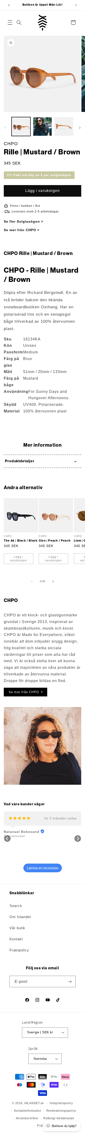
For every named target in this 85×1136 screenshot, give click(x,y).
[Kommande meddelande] (76, 5)
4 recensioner (14, 836)
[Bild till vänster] (5, 128)
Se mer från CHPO (24, 692)
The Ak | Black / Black (21, 540)
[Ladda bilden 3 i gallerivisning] (63, 126)
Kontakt (16, 939)
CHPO (11, 143)
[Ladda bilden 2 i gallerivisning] (42, 126)
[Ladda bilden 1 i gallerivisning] (21, 126)
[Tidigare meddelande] (9, 5)
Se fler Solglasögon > (23, 221)
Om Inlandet (20, 917)
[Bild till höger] (80, 128)
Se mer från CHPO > (21, 230)
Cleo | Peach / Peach (55, 540)
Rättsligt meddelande (58, 1118)
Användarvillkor (27, 1118)
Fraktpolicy (19, 950)
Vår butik (17, 928)
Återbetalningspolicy (61, 1110)
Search (15, 906)
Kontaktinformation (27, 1110)
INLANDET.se (34, 1103)
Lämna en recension (42, 868)
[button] (9, 22)
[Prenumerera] (69, 981)
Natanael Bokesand (21, 832)
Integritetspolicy (61, 1103)
